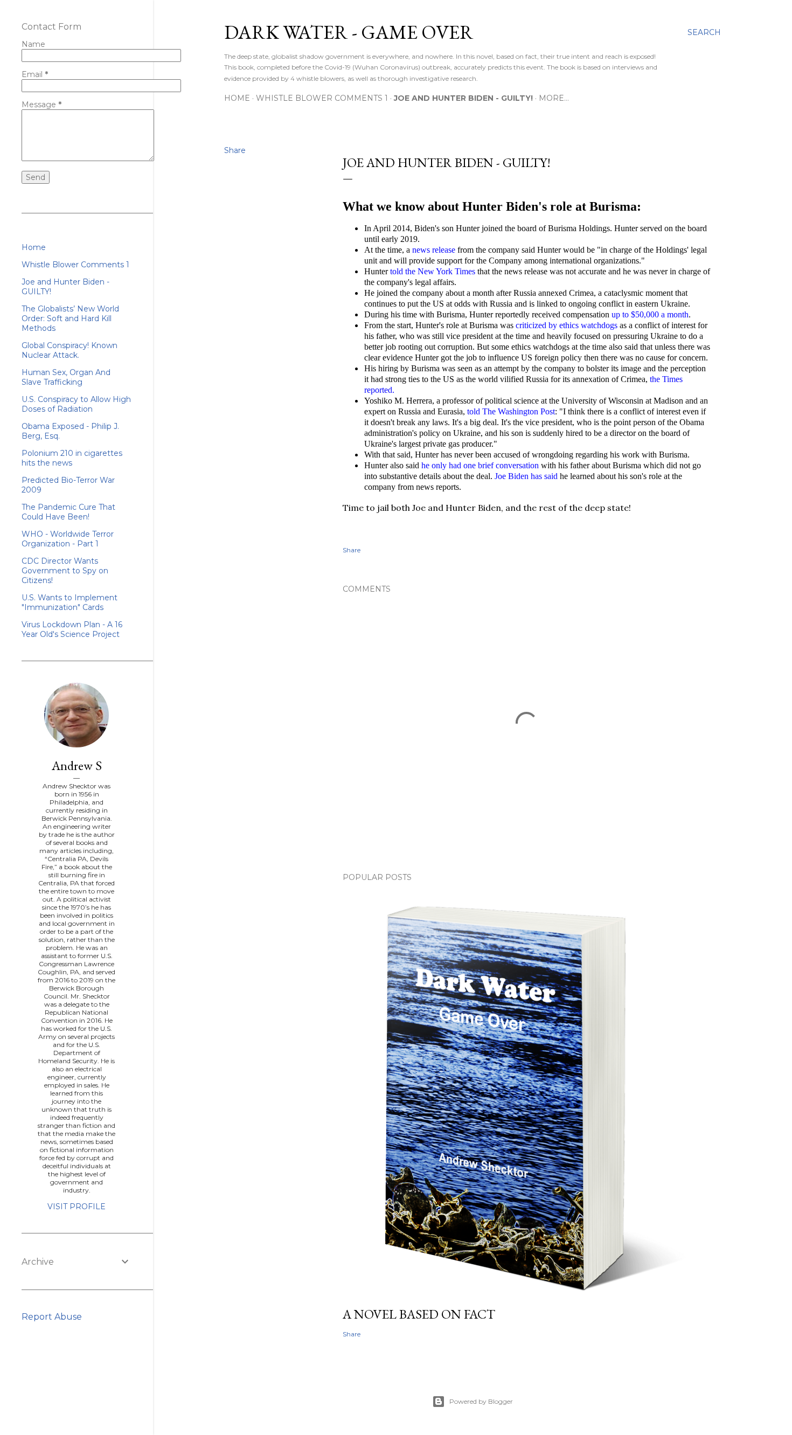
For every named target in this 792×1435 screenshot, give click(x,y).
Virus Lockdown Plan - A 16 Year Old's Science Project (72, 629)
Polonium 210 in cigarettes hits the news (72, 458)
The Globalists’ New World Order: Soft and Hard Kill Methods (70, 318)
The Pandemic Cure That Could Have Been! (68, 512)
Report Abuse (52, 1317)
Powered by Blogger (481, 1401)
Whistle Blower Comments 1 (322, 98)
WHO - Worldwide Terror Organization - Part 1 (68, 539)
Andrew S (77, 765)
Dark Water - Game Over (349, 32)
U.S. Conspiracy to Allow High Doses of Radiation (76, 404)
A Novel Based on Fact (419, 1314)
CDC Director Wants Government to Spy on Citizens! (65, 570)
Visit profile (76, 1206)
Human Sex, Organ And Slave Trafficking (66, 377)
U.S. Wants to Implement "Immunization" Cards (69, 602)
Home (237, 98)
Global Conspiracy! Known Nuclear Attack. (69, 350)
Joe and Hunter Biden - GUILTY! (463, 98)
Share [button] (235, 150)
